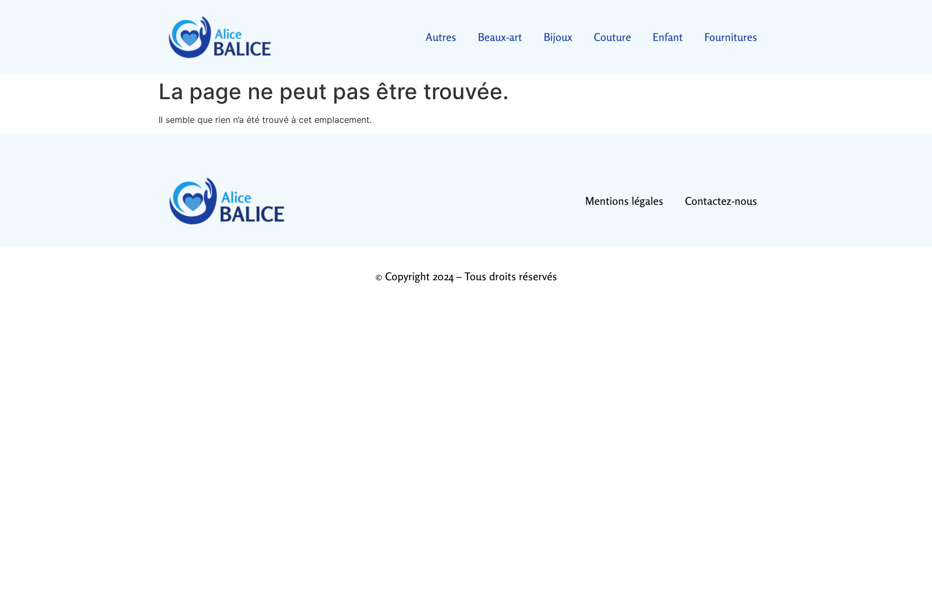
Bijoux (558, 37)
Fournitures (730, 37)
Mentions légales (624, 200)
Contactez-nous (721, 200)
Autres (441, 37)
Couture (612, 37)
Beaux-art (500, 37)
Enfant (668, 37)
